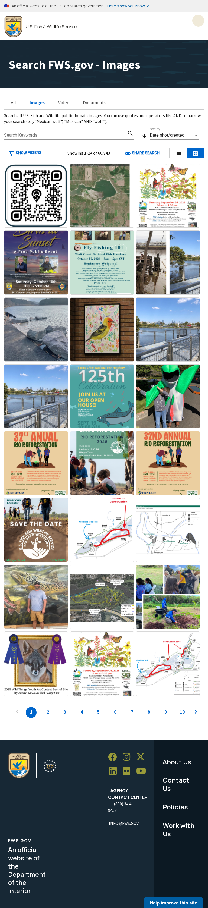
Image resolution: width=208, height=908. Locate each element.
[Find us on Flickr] (128, 771)
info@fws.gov (124, 823)
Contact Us (176, 784)
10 (182, 712)
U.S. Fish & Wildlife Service (51, 27)
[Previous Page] (17, 712)
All (13, 103)
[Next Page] (196, 712)
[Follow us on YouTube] (143, 771)
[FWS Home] (13, 26)
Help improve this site (173, 902)
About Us (177, 761)
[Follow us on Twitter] (142, 757)
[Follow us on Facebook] (114, 757)
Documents (94, 103)
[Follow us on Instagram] (128, 757)
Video (63, 103)
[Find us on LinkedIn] (115, 771)
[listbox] (174, 135)
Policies (175, 806)
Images (37, 103)
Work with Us (178, 829)
